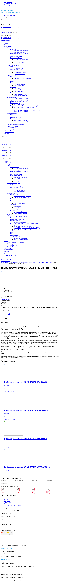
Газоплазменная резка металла (15, 124)
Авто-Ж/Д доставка (12, 129)
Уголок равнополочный (20, 120)
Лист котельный (18, 61)
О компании (7, 45)
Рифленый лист (14, 49)
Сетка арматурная (18, 68)
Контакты (6, 133)
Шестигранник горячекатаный (22, 79)
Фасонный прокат (12, 113)
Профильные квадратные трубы (19, 101)
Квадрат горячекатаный (20, 95)
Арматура (13, 87)
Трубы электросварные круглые (22, 108)
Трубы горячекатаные (20, 104)
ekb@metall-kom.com (6, 24)
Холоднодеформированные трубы (19, 98)
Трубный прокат (11, 97)
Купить (13, 391)
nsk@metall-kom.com (6, 35)
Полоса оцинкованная (20, 72)
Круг (11, 82)
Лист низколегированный (21, 59)
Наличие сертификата (7, 259)
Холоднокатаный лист (16, 55)
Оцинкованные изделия (16, 69)
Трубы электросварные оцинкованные (24, 107)
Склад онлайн (8, 2)
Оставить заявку (5, 40)
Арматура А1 (17, 88)
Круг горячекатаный (19, 85)
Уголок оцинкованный (20, 71)
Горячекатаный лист (16, 58)
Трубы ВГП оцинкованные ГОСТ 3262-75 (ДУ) (27, 110)
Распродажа (7, 501)
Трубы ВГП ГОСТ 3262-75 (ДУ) (22, 111)
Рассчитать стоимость (10, 3)
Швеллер (12, 114)
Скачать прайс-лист (9, 5)
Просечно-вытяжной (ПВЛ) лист (19, 53)
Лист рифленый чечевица (21, 50)
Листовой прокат (12, 47)
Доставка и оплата (9, 132)
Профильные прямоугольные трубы (20, 100)
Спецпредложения (9, 130)
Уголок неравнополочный (21, 121)
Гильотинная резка (12, 127)
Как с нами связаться (9, 504)
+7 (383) (6, 38)
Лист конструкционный (20, 62)
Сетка (12, 66)
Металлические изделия (13, 65)
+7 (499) (6, 32)
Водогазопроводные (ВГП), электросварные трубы (24, 106)
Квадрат (12, 92)
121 (9, 314)
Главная (6, 43)
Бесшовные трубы (15, 103)
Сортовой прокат (12, 75)
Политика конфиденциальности (13, 505)
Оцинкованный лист (16, 56)
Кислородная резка (12, 126)
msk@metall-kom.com (6, 29)
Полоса (12, 81)
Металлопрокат (8, 46)
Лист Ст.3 (16, 63)
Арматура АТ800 (18, 91)
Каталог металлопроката (10, 498)
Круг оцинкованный (19, 74)
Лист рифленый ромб (19, 52)
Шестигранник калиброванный (22, 78)
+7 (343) (6, 27)
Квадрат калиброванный (20, 94)
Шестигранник (14, 76)
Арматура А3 (17, 90)
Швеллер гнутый (15, 116)
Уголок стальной (15, 119)
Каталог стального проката (12, 262)
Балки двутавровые (15, 117)
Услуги (6, 123)
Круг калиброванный (19, 84)
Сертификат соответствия (8, 15)
